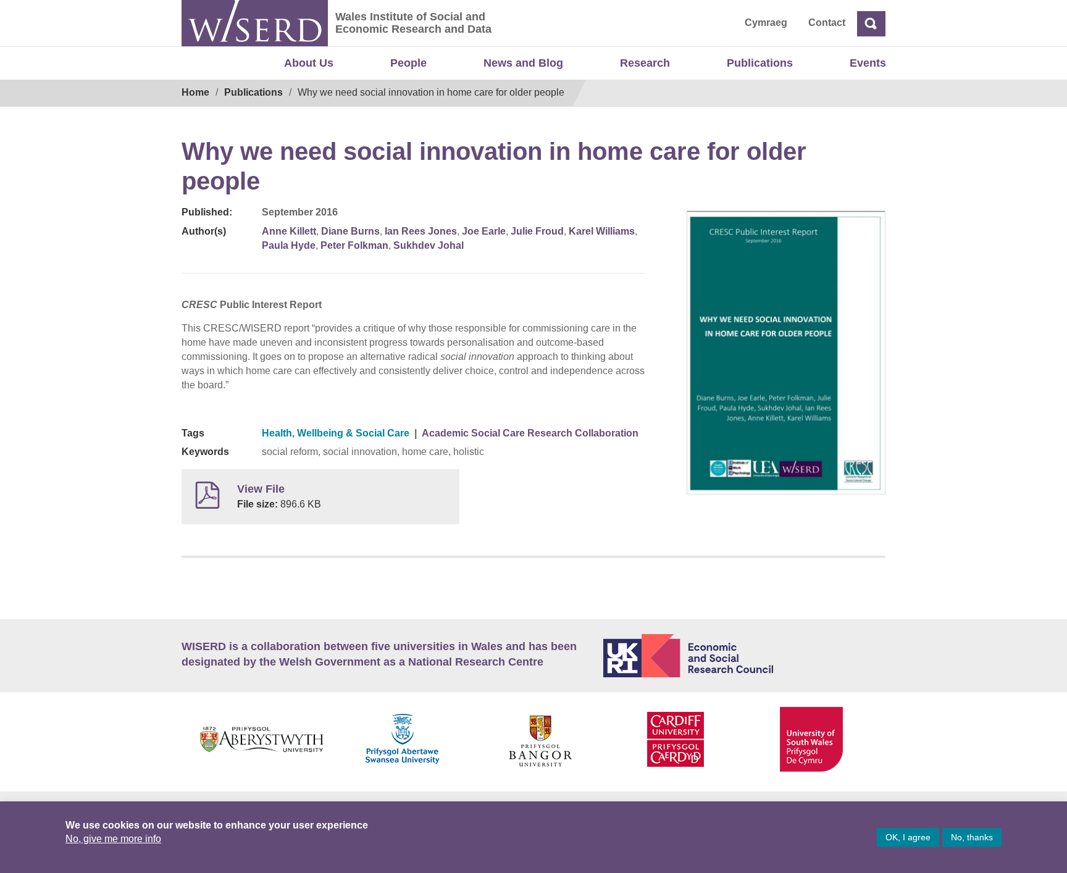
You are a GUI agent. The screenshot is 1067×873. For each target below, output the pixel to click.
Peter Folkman (354, 245)
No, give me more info (113, 838)
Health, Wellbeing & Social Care (335, 433)
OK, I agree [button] (908, 837)
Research (645, 63)
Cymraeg (766, 22)
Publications (760, 63)
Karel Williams (602, 231)
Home (195, 92)
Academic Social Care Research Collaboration (530, 433)
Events (868, 63)
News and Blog (523, 63)
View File (261, 489)
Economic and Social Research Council (744, 655)
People (408, 63)
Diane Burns (350, 231)
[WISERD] (255, 23)
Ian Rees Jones (421, 231)
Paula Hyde (289, 245)
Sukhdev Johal (428, 245)
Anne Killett (289, 231)
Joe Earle (484, 231)
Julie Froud (537, 231)
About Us (308, 63)
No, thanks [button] (972, 837)
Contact (826, 22)
